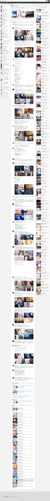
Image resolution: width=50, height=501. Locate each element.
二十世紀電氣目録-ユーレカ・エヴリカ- (6, 19)
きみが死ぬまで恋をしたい (5, 10)
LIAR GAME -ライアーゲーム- (5, 44)
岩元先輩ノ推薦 (3, 49)
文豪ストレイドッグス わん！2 (5, 88)
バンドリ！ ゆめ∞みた (4, 27)
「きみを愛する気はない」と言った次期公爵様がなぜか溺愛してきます (9, 59)
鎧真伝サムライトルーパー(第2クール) (6, 71)
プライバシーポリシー (16, 494)
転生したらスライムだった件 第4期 (6, 89)
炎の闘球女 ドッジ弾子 (4, 57)
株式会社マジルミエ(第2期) (5, 92)
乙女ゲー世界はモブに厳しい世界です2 (6, 97)
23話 (16, 7)
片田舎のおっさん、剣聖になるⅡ (5, 96)
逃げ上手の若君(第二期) (4, 20)
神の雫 (3, 75)
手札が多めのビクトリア (4, 14)
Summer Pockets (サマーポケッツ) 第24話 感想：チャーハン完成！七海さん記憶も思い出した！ (25, 396)
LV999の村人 (3, 32)
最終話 (23, 7)
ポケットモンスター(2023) (5, 93)
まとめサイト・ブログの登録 (10, 494)
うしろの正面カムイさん (4, 31)
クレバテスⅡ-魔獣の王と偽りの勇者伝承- (6, 76)
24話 (18, 7)
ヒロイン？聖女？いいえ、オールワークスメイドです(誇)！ (8, 58)
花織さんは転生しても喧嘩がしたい (6, 37)
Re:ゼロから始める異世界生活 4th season (6, 87)
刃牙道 (3, 84)
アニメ (2, 3)
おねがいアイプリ (4, 54)
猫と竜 (3, 45)
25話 (21, 7)
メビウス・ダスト (4, 67)
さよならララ (3, 6)
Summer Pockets (6, 3)
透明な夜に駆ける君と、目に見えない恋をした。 (7, 16)
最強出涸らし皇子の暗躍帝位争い (5, 53)
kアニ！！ (3, 0)
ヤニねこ (3, 7)
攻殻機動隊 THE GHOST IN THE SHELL (6, 33)
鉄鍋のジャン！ (3, 28)
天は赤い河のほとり (4, 41)
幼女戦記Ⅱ (3, 24)
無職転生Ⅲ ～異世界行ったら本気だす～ (6, 36)
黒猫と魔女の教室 (4, 23)
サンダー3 (3, 80)
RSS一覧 (4, 494)
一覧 (11, 7)
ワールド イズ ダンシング (5, 62)
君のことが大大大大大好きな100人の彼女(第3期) (7, 40)
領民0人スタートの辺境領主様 (5, 79)
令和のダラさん (3, 11)
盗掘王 (3, 66)
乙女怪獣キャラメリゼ (4, 15)
